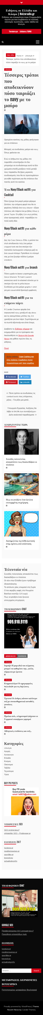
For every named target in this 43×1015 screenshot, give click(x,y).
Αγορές (7, 751)
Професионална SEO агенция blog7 (18, 931)
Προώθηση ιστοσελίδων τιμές (14, 934)
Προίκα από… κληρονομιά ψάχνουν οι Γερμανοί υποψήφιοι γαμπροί (21, 717)
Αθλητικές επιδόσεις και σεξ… (17, 730)
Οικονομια (8, 764)
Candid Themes (29, 1009)
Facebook (11, 376)
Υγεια (6, 774)
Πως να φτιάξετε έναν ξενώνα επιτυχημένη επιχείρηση (19, 501)
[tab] (10, 656)
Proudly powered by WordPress (18, 1006)
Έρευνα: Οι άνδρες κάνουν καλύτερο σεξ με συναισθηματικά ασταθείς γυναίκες (20, 701)
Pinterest (12, 382)
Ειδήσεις (22, 656)
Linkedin (26, 382)
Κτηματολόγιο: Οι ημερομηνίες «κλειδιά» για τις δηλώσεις (18, 685)
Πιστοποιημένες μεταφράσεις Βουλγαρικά (19, 990)
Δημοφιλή (10, 656)
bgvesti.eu (8, 858)
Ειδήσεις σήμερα (22, 329)
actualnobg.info (10, 861)
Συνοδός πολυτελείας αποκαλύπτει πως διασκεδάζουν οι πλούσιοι (21, 461)
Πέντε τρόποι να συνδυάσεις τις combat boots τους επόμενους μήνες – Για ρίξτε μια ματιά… (21, 396)
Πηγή (6, 348)
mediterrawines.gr (11, 851)
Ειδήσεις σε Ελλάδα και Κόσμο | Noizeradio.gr (21, 12)
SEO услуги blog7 (11, 830)
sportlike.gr (8, 854)
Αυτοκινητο (9, 754)
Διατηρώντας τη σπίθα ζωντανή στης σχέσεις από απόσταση (20, 542)
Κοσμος (7, 761)
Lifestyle (8, 69)
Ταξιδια (7, 768)
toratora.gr (8, 848)
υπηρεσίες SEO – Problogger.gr (17, 833)
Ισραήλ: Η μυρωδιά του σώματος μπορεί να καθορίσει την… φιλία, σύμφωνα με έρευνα (19, 668)
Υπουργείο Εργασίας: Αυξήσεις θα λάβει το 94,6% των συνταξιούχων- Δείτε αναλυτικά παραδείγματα (21, 411)
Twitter (25, 376)
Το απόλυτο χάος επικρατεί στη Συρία (20, 587)
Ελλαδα (7, 758)
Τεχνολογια (8, 771)
